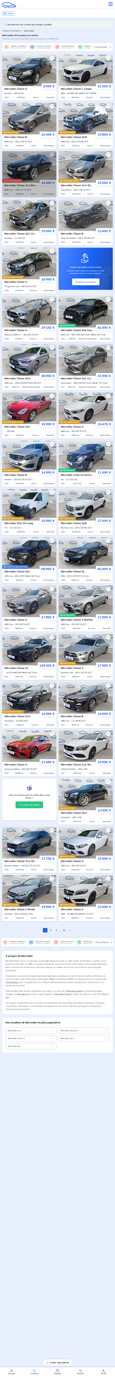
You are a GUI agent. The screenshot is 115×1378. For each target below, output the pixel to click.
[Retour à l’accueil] (9, 5)
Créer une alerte (59, 1362)
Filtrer (10, 13)
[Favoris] (52, 58)
